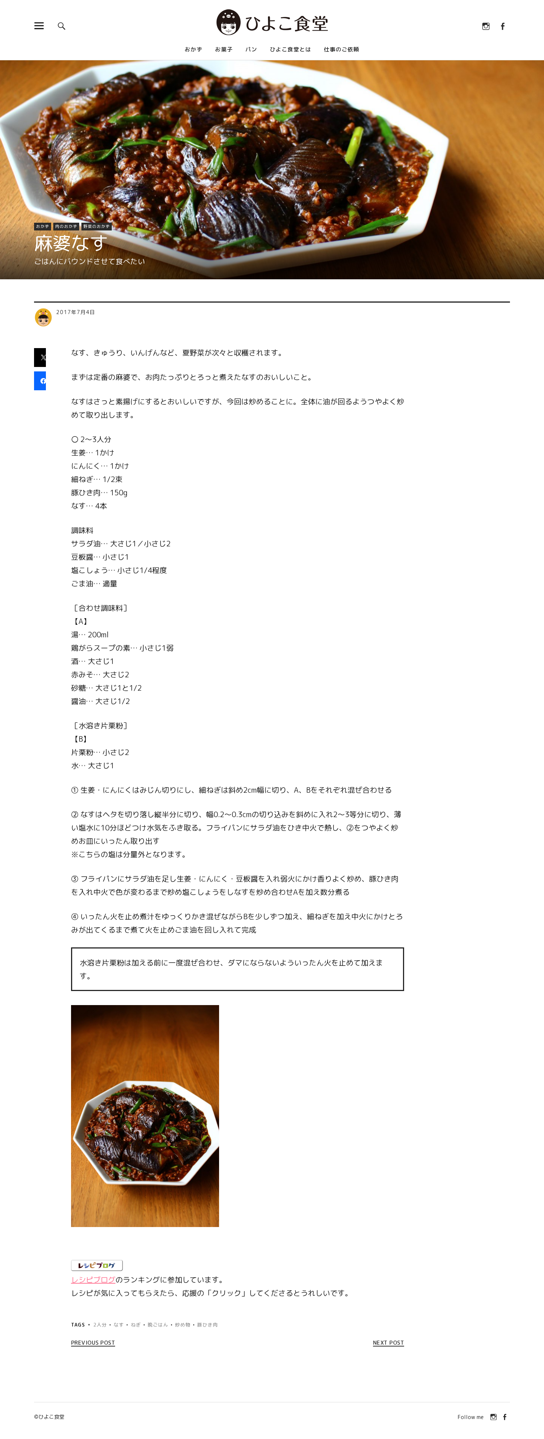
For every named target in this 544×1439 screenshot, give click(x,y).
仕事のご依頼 (341, 49)
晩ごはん (158, 1324)
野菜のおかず (96, 226)
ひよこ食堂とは (290, 49)
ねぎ (136, 1324)
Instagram (485, 26)
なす (119, 1324)
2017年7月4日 (75, 312)
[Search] (61, 26)
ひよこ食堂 (51, 1416)
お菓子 (224, 49)
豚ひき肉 (207, 1324)
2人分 (100, 1324)
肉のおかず (66, 226)
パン (251, 49)
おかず (193, 49)
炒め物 (183, 1324)
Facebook (502, 26)
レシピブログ (93, 1279)
